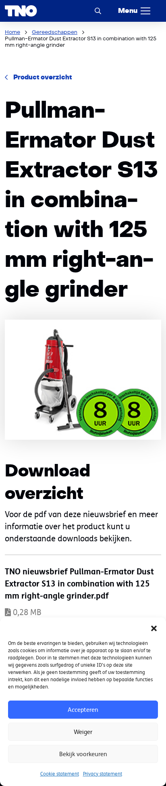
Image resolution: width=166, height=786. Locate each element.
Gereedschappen (54, 32)
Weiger (83, 732)
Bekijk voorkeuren (83, 754)
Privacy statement (102, 774)
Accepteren (83, 709)
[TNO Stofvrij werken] (21, 11)
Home (12, 32)
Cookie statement (59, 774)
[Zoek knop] (98, 10)
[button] (154, 628)
